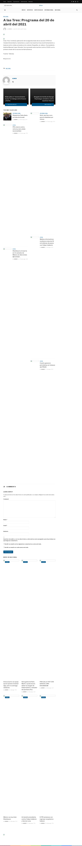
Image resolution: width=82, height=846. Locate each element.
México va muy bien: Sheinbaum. (10, 818)
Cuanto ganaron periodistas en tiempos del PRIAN (47, 365)
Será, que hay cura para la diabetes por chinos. (46, 117)
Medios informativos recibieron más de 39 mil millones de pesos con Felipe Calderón (47, 242)
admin (10, 29)
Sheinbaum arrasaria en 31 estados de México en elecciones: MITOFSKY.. (20, 254)
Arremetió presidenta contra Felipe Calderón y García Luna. (29, 819)
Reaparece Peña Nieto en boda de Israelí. (20, 116)
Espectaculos (16, 1)
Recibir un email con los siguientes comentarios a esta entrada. (23, 544)
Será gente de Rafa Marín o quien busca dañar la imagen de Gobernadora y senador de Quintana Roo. (29, 685)
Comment (6, 499)
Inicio (4, 1)
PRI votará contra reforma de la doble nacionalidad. (19, 129)
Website (5, 531)
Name (5, 519)
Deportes (9, 1)
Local (14, 248)
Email (5, 525)
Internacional (24, 1)
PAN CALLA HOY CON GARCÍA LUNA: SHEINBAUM (47, 683)
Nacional (31, 1)
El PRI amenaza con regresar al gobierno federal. (46, 819)
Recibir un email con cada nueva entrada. (16, 547)
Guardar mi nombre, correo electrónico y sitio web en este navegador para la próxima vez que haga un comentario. (29, 539)
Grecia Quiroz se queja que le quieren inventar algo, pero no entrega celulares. (11, 684)
